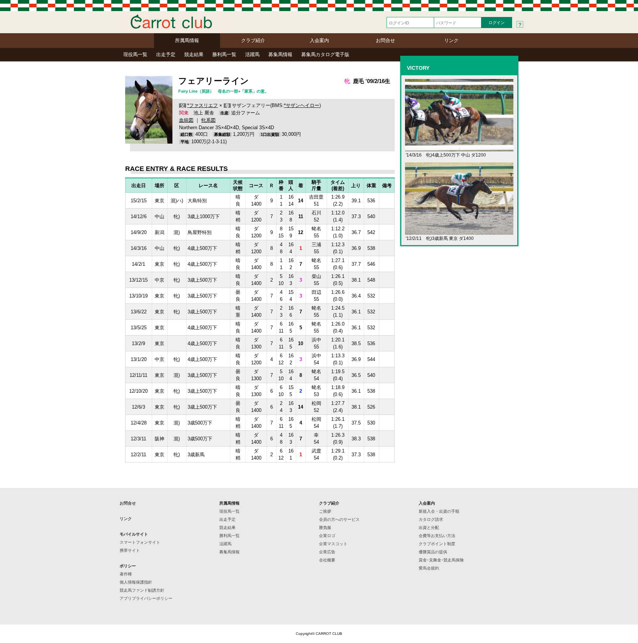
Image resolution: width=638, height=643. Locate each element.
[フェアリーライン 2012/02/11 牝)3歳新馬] (459, 231)
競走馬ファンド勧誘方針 (142, 590)
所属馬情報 (187, 40)
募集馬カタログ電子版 (325, 54)
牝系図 (208, 120)
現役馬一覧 (135, 54)
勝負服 (325, 527)
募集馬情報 (280, 54)
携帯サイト (130, 550)
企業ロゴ (327, 535)
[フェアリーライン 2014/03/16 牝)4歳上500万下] (459, 148)
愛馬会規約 (429, 568)
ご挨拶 (325, 511)
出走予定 (165, 54)
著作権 (126, 574)
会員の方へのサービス (339, 519)
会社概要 (327, 560)
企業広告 (327, 552)
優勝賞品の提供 (433, 552)
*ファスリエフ (202, 105)
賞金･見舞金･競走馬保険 (441, 560)
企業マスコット (333, 543)
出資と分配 (429, 527)
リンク (451, 40)
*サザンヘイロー (301, 105)
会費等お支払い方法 (437, 535)
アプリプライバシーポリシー (146, 598)
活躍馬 (252, 54)
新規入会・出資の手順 (439, 511)
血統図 (186, 120)
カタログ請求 (431, 519)
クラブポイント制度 (437, 543)
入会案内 (319, 40)
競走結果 (193, 54)
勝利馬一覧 (224, 54)
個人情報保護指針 (136, 582)
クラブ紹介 (253, 40)
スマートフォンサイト (140, 542)
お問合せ (385, 40)
